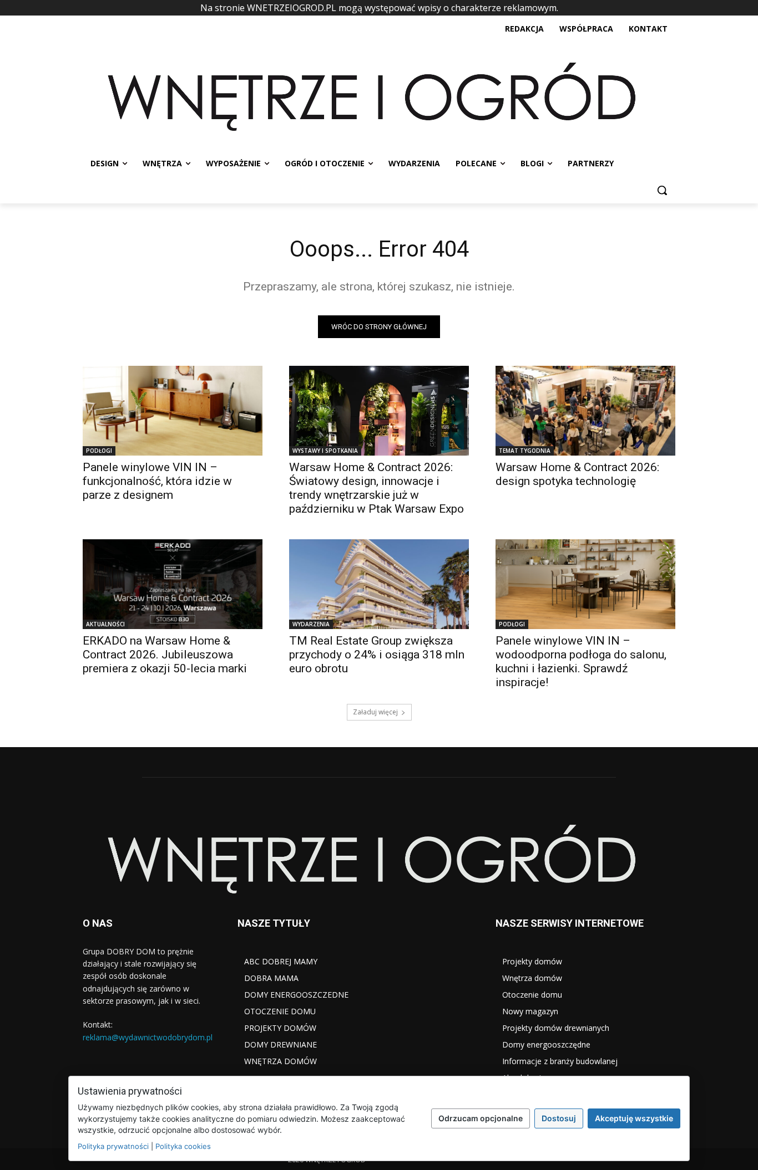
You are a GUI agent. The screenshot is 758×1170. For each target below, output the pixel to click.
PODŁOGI (99, 450)
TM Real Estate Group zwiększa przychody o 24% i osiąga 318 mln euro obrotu (376, 654)
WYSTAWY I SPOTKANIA (325, 450)
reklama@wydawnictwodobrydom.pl (148, 1037)
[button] (662, 190)
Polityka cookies (183, 1146)
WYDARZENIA (311, 624)
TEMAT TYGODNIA (524, 450)
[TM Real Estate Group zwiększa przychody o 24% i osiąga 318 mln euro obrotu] (379, 584)
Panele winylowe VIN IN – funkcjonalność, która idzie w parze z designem (157, 481)
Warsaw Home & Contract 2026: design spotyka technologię (577, 474)
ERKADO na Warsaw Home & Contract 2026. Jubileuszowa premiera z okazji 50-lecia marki (165, 654)
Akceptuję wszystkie (634, 1118)
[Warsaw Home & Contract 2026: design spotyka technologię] (585, 411)
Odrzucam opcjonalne (480, 1118)
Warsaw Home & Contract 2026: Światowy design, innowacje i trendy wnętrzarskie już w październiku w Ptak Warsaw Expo (376, 488)
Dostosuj (559, 1118)
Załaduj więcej (375, 712)
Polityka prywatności (113, 1146)
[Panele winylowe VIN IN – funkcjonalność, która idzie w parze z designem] (172, 411)
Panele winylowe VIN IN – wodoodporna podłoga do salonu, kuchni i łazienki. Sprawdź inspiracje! (581, 661)
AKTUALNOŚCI (105, 624)
